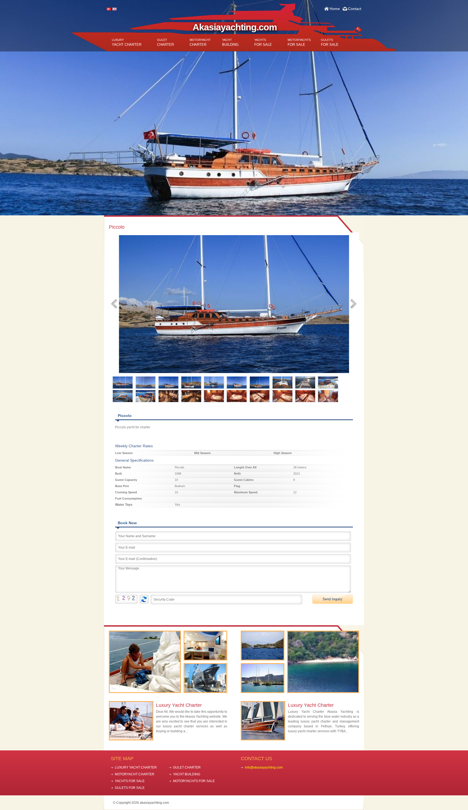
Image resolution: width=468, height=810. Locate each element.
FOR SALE (263, 42)
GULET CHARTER (187, 767)
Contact (354, 9)
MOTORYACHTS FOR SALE (194, 781)
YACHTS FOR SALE (130, 781)
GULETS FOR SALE (130, 788)
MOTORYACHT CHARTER (134, 774)
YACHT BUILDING (186, 774)
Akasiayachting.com (235, 27)
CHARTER (165, 42)
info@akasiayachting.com (264, 767)
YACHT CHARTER (126, 42)
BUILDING (230, 42)
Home (335, 9)
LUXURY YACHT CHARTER (136, 767)
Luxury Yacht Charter (179, 705)
